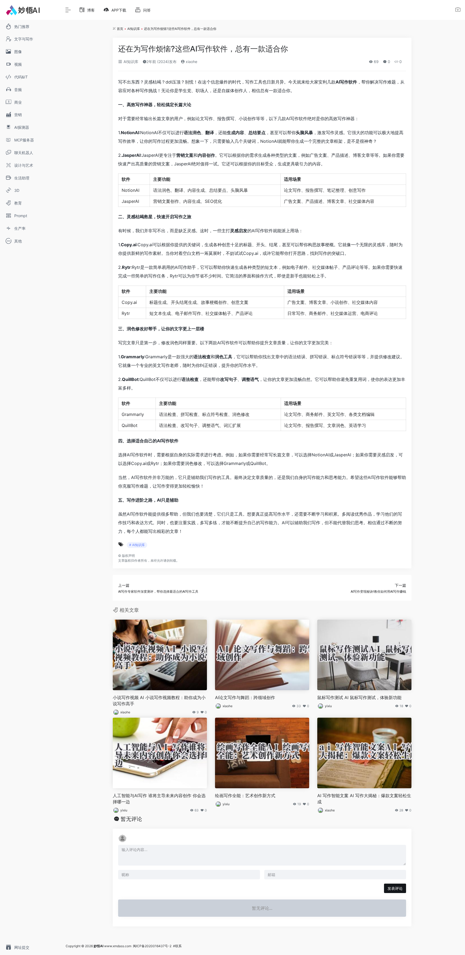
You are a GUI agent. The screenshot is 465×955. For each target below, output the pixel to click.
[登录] (458, 10)
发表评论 (395, 888)
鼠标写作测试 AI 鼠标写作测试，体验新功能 (359, 697)
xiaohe (191, 61)
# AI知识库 (137, 545)
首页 (120, 29)
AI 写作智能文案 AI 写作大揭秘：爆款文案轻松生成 (364, 798)
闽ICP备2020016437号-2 (152, 946)
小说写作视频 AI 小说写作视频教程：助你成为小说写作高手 (159, 700)
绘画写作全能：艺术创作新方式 (245, 795)
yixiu (328, 706)
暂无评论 (131, 819)
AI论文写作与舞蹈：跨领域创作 (245, 697)
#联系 (177, 946)
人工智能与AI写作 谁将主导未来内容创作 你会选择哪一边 (159, 798)
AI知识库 (133, 29)
